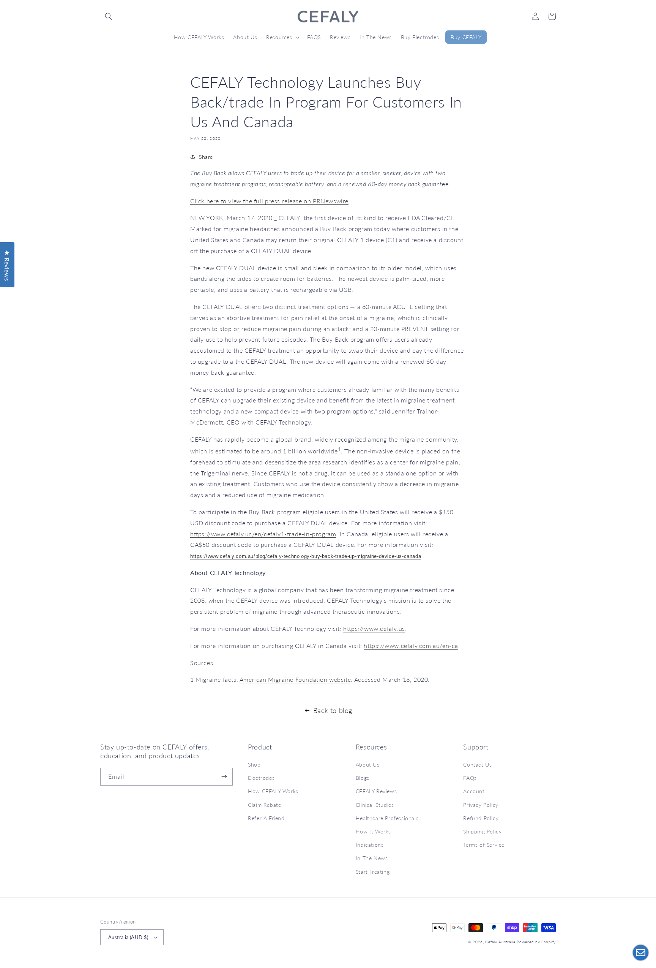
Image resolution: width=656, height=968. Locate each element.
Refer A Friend (266, 818)
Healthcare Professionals (387, 818)
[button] (108, 16)
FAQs (469, 778)
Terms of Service (484, 844)
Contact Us (477, 764)
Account (473, 791)
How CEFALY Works (273, 791)
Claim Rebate (264, 805)
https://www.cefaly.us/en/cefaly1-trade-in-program (263, 533)
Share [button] (206, 157)
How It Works (373, 831)
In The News (372, 858)
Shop (254, 764)
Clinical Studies (375, 805)
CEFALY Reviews (376, 791)
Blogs (362, 778)
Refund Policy (480, 818)
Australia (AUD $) (128, 937)
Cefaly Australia (500, 941)
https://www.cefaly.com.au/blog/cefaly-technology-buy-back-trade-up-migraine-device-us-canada (305, 556)
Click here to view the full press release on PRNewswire (269, 200)
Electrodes (261, 778)
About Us (368, 764)
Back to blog (332, 710)
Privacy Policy (480, 805)
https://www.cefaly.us (374, 628)
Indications (370, 844)
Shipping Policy (482, 831)
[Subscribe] (224, 777)
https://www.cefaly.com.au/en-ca (411, 645)
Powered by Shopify (536, 941)
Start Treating (373, 871)
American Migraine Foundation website (295, 679)
